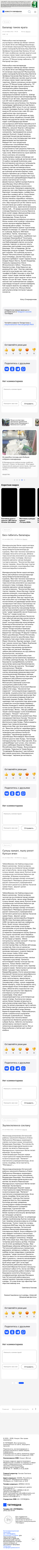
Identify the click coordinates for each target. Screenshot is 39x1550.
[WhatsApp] (23, 369)
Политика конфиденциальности (11, 1546)
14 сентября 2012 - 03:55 (10, 857)
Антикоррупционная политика (11, 1531)
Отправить (28, 404)
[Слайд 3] (19, 480)
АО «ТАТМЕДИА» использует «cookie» (11, 1534)
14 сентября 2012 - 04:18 (10, 31)
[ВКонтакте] (7, 369)
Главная (5, 1409)
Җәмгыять (7, 530)
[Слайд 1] (14, 480)
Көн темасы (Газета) (10, 1120)
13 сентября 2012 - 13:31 (10, 1129)
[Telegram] (18, 369)
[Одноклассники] (12, 369)
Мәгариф (6, 22)
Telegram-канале (24, 312)
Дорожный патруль (20, 1409)
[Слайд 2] (17, 480)
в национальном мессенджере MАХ (19, 324)
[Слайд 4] (22, 480)
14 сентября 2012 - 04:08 (10, 539)
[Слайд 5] (24, 480)
